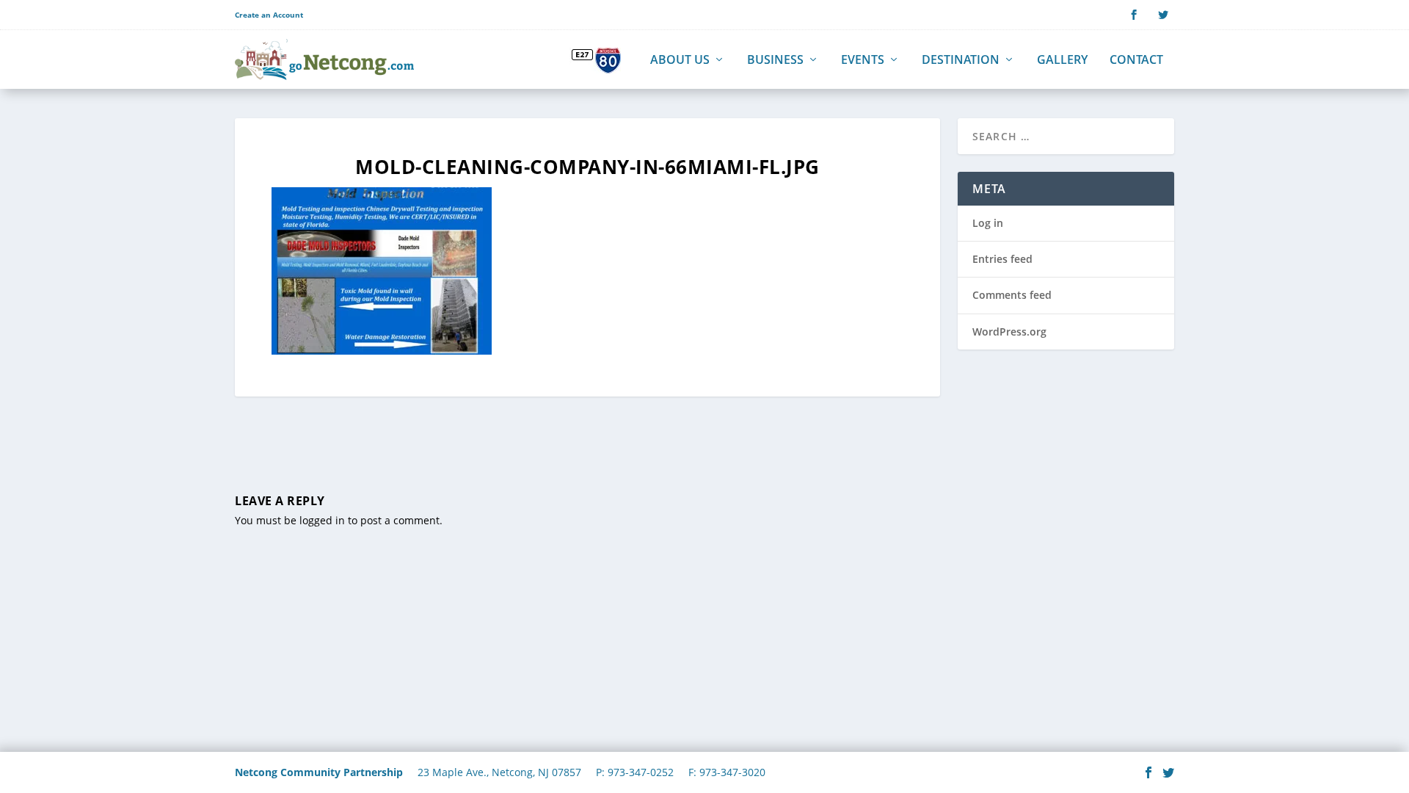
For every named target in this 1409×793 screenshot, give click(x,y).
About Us (680, 61)
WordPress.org (1009, 331)
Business (775, 61)
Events (862, 61)
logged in (322, 520)
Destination (961, 61)
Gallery (1062, 61)
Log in (987, 223)
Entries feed (1002, 259)
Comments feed (1012, 295)
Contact (1136, 61)
